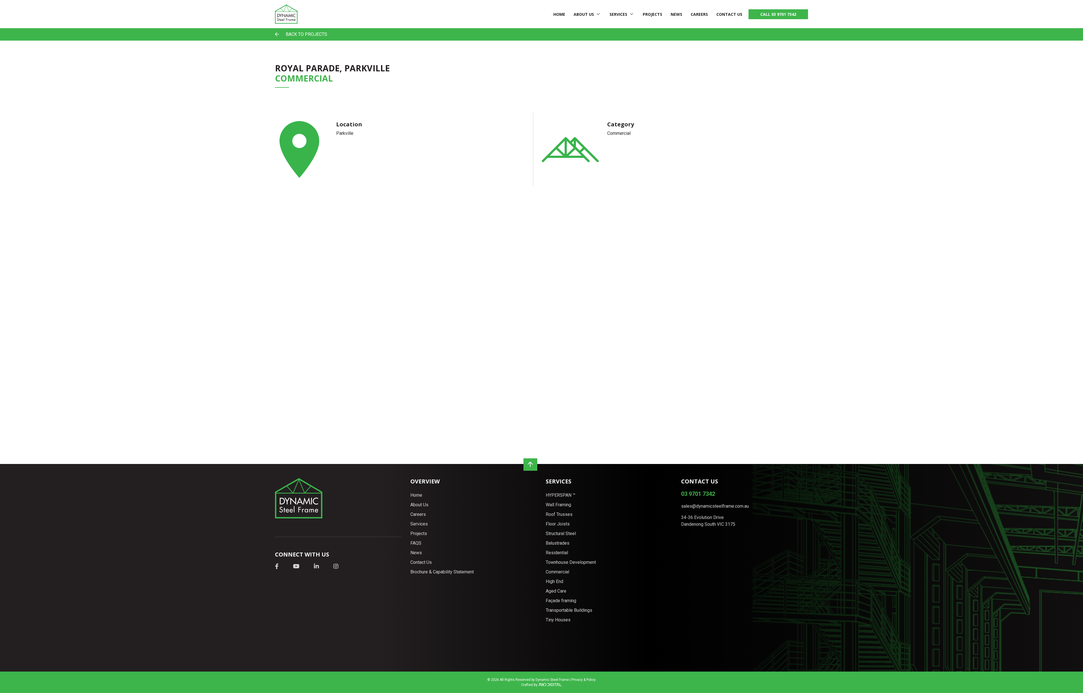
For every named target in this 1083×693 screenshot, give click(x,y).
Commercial (557, 572)
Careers (699, 14)
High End (554, 581)
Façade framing (561, 600)
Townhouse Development (571, 562)
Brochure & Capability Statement (442, 572)
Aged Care (556, 591)
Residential (557, 552)
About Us (584, 14)
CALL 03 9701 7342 (778, 14)
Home (559, 14)
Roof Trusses (559, 514)
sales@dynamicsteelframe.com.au (715, 506)
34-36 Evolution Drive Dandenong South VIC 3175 (708, 521)
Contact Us (729, 14)
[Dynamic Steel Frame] (286, 14)
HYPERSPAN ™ (560, 495)
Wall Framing (558, 504)
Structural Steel (561, 533)
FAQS (415, 543)
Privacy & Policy (583, 680)
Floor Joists (558, 524)
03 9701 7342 (698, 493)
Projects (652, 14)
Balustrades (557, 543)
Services (618, 14)
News (676, 14)
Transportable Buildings (569, 610)
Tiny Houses (558, 619)
